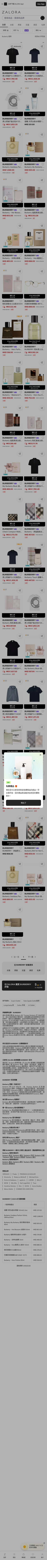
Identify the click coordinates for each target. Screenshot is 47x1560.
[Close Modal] (40, 754)
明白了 (23, 803)
